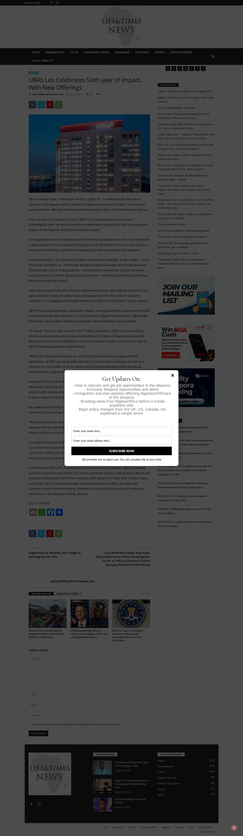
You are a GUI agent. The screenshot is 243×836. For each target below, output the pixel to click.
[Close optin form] (173, 376)
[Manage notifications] (234, 828)
